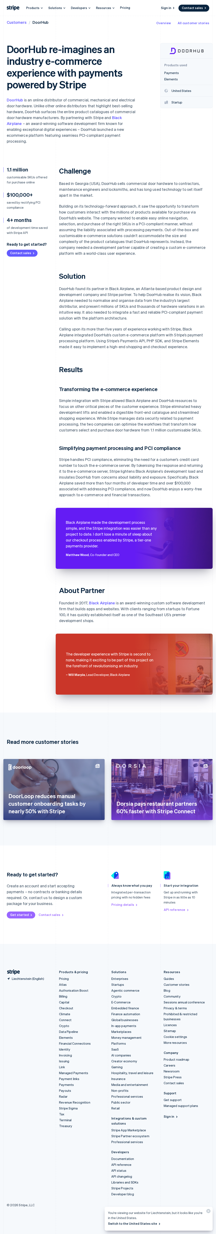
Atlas (63, 984)
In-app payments (123, 1026)
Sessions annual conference (184, 1002)
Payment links (69, 1079)
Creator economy (124, 1061)
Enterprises (119, 979)
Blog (167, 990)
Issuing (64, 1061)
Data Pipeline (68, 1032)
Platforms (118, 1043)
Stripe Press (173, 1077)
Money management (126, 1037)
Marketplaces (121, 1032)
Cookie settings (175, 1037)
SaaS (115, 1049)
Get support (173, 1100)
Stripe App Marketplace (128, 1130)
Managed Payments (73, 1073)
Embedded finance (125, 1008)
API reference (174, 910)
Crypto (64, 1026)
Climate (64, 1014)
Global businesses (124, 1020)
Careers (169, 1065)
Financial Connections (75, 1043)
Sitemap (170, 1031)
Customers (17, 22)
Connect (65, 1020)
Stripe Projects (122, 1188)
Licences (170, 1025)
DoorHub (15, 99)
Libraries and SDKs (125, 1182)
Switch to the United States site (132, 1223)
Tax (62, 1114)
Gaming (117, 1067)
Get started (19, 915)
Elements (66, 1037)
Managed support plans (181, 1106)
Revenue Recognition (74, 1102)
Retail (115, 1108)
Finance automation (125, 1014)
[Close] (208, 1212)
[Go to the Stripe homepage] (11, 972)
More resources (175, 1042)
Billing (63, 996)
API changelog (121, 1176)
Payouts (65, 1090)
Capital (64, 1002)
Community (172, 996)
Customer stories (176, 984)
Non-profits (119, 1090)
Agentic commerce (125, 990)
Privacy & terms (175, 1008)
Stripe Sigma (68, 1108)
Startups (117, 984)
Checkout (66, 1008)
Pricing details (122, 904)
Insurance (118, 1079)
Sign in (166, 8)
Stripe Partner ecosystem (130, 1136)
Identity (64, 1049)
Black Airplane (102, 602)
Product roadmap (176, 1059)
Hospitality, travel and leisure (132, 1073)
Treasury (65, 1126)
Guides (169, 979)
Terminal (65, 1120)
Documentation (122, 1159)
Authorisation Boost (73, 990)
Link (62, 1067)
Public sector (121, 1102)
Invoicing (65, 1055)
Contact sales (192, 8)
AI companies (121, 1055)
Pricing (125, 7)
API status (118, 1170)
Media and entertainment (129, 1085)
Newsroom (172, 1071)
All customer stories (193, 23)
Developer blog (122, 1194)
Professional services (127, 1096)
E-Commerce (121, 1002)
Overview (163, 23)
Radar (63, 1096)
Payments (66, 1085)
